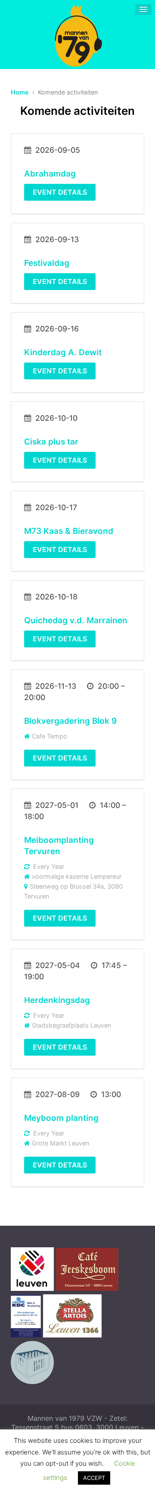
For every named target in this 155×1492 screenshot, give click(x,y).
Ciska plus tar (51, 442)
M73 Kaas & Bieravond (68, 531)
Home (20, 92)
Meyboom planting (61, 1118)
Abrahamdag (50, 174)
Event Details (60, 192)
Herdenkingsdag (57, 1000)
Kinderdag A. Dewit (63, 352)
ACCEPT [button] (94, 1477)
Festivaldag (46, 263)
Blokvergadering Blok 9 (70, 721)
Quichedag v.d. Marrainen (75, 620)
